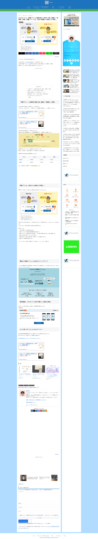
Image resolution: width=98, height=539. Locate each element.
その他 (64, 535)
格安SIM (32, 387)
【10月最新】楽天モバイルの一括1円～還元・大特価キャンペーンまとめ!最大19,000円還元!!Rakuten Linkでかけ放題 (71, 149)
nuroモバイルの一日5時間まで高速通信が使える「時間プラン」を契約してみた (38, 374)
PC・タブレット (39, 535)
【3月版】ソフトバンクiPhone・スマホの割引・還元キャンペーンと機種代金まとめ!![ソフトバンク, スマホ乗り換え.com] (71, 123)
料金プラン (21, 385)
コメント (20, 491)
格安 (20, 387)
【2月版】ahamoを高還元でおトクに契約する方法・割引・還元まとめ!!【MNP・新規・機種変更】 (71, 110)
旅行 (52, 535)
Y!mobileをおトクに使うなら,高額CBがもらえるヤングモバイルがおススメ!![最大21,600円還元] (71, 143)
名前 (19, 503)
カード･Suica (58, 535)
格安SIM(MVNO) (32, 385)
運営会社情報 (66, 160)
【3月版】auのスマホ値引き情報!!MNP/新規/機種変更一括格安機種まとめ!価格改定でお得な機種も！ (71, 116)
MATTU (28, 390)
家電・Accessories (46, 535)
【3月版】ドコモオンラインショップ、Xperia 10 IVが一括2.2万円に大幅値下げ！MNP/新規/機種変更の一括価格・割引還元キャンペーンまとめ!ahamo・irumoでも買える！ (71, 103)
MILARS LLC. (49, 537)
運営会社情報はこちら (30, 402)
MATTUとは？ (66, 158)
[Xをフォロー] (28, 405)
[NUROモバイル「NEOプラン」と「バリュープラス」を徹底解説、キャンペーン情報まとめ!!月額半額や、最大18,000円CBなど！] (52, 369)
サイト (19, 511)
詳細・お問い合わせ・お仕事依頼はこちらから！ (36, 399)
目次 (37, 86)
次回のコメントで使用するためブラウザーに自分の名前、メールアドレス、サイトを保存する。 (39, 515)
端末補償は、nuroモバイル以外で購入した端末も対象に (38, 93)
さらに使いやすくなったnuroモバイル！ (35, 95)
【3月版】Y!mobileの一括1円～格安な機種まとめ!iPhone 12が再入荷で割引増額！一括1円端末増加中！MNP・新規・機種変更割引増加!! (71, 137)
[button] (56, 53)
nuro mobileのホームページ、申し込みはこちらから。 (29, 338)
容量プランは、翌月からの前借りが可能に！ (36, 90)
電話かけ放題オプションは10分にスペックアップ (37, 92)
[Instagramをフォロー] (31, 405)
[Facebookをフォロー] (30, 405)
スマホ (34, 535)
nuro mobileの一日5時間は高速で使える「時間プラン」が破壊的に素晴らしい (24, 374)
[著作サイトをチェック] (26, 405)
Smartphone (26, 385)
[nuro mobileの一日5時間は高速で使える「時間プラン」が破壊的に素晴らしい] (24, 369)
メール (20, 507)
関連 (30, 97)
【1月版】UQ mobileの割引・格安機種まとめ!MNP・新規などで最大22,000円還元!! (71, 130)
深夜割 (20, 162)
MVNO (23, 387)
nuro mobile (27, 62)
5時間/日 (21, 159)
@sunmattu (29, 59)
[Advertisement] (38, 76)
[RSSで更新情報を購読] (36, 405)
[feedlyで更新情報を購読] (35, 405)
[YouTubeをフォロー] (33, 405)
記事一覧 (65, 166)
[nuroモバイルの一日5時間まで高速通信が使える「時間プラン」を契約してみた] (38, 369)
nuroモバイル (37, 387)
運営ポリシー (66, 163)
